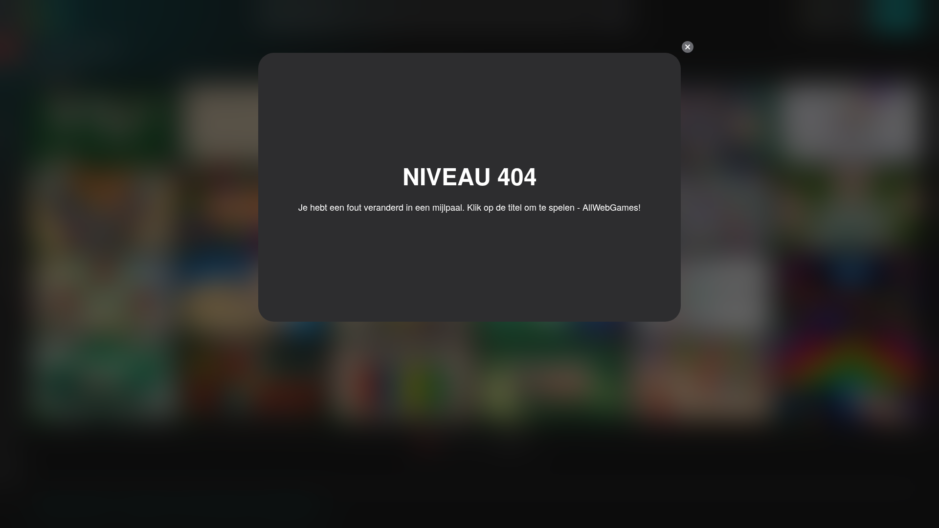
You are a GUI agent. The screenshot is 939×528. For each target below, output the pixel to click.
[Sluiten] (687, 47)
